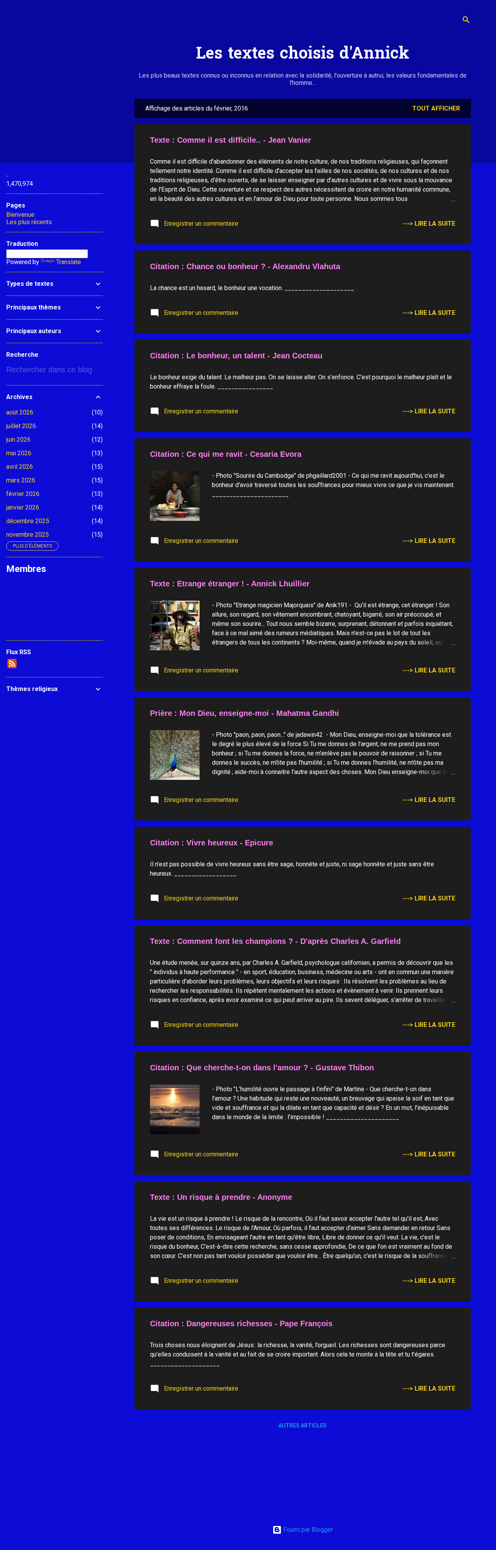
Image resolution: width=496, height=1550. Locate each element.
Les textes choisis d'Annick (302, 55)
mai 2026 (18, 453)
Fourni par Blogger (307, 1529)
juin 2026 (18, 439)
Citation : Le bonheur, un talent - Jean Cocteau (236, 355)
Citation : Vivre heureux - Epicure (211, 842)
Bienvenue (20, 214)
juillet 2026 (21, 426)
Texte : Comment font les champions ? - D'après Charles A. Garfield (275, 941)
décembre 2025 (27, 521)
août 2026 (19, 412)
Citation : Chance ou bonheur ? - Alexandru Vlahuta (245, 266)
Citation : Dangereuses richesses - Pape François (241, 1323)
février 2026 (23, 494)
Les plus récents (29, 222)
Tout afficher (436, 108)
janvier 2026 (22, 507)
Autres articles (302, 1425)
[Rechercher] (466, 21)
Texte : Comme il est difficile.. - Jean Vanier (230, 140)
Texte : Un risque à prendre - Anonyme (221, 1197)
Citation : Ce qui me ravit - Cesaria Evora (225, 454)
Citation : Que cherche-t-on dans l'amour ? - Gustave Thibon (262, 1067)
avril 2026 (19, 466)
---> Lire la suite (429, 223)
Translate (68, 262)
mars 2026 (20, 480)
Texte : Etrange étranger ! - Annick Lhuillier (230, 583)
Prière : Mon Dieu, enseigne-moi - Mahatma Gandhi (244, 713)
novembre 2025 (27, 534)
